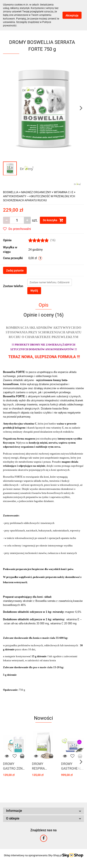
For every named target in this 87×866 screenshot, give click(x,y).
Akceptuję (72, 15)
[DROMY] (77, 183)
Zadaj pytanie (15, 270)
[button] (43, 811)
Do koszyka (50, 220)
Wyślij (34, 290)
